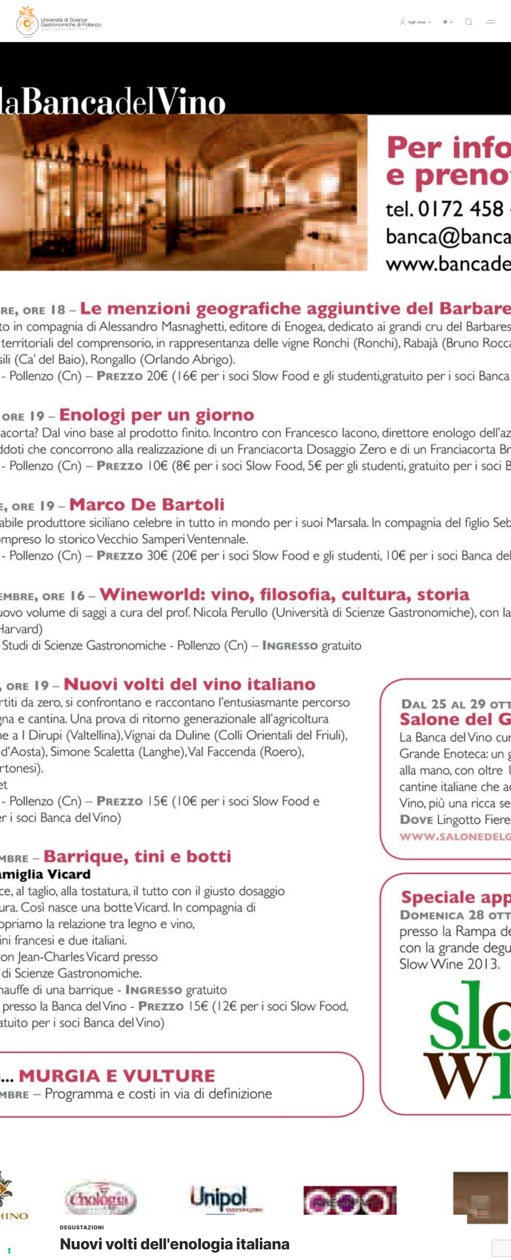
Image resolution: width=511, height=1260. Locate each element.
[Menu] (490, 22)
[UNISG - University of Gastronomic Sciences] (58, 21)
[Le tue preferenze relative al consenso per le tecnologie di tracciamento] (9, 1251)
